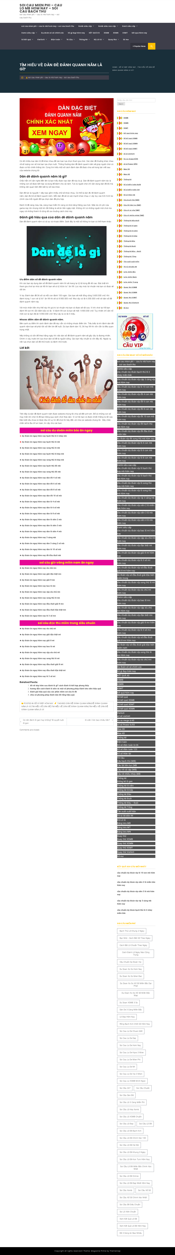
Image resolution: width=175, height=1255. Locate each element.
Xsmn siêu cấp (28, 33)
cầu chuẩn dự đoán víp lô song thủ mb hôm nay (134, 492)
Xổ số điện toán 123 (132, 190)
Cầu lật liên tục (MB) (132, 205)
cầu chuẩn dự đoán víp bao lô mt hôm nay (136, 532)
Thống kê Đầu (129, 241)
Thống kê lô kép (130, 236)
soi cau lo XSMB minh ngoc (133, 1081)
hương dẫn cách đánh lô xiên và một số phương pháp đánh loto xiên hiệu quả (65, 689)
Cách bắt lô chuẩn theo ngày (133, 945)
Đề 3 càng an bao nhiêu (131, 1233)
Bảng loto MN (124, 831)
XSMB (106, 33)
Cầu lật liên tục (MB (127, 765)
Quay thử (112, 39)
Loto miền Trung (131, 282)
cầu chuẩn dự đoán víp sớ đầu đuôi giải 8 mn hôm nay (134, 639)
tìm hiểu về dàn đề (41, 706)
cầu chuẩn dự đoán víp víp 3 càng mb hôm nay (136, 499)
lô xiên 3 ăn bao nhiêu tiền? (97, 720)
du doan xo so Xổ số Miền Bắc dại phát (136, 984)
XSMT (125, 33)
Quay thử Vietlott (131, 303)
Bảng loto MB (124, 823)
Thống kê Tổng (130, 256)
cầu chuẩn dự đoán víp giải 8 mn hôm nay (136, 624)
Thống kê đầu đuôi (131, 220)
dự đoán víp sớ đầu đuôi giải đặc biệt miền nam (135, 646)
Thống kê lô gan (131, 226)
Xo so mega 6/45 (131, 159)
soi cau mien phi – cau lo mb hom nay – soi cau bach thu (41, 8)
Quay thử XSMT (130, 298)
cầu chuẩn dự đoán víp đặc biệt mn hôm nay (134, 616)
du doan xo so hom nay (131, 969)
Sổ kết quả (26, 39)
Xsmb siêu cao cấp (107, 26)
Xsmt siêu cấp (128, 26)
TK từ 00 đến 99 (130, 267)
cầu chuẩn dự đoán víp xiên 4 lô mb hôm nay (135, 521)
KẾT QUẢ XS (94, 33)
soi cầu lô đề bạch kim (130, 1131)
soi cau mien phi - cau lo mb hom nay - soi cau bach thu (53, 77)
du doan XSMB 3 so (129, 1002)
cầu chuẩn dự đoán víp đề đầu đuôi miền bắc (135, 433)
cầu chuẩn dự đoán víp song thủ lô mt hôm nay (136, 584)
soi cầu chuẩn (143, 1088)
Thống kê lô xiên (131, 231)
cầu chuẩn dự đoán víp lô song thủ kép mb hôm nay (134, 484)
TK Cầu (69, 39)
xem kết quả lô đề (128, 1219)
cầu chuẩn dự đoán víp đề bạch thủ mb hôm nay (134, 425)
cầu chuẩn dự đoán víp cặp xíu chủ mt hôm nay (136, 539)
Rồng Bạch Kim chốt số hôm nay (135, 1024)
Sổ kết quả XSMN (131, 143)
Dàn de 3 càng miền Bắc (131, 1010)
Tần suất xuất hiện (131, 262)
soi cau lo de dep (128, 1038)
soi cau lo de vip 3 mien (131, 1074)
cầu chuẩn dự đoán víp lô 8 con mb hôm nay (134, 459)
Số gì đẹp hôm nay (76, 33)
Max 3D (127, 169)
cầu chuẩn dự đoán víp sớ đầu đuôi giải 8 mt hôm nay (134, 569)
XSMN (115, 33)
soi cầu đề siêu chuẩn (130, 1204)
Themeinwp (115, 1251)
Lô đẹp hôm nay (127, 1017)
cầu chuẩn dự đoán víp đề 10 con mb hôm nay (135, 418)
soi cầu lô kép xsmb (129, 1109)
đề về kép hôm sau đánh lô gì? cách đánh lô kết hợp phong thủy (59, 685)
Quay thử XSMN (130, 292)
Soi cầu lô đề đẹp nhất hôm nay (135, 1183)
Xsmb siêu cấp (85, 26)
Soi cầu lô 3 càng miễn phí (132, 1102)
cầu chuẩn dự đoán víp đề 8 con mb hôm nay (135, 410)
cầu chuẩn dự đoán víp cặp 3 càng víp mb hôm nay (136, 381)
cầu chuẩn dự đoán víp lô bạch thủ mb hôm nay (134, 477)
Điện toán (55, 39)
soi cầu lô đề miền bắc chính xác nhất (135, 1167)
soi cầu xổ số (144, 1190)
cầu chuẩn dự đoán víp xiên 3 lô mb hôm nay (135, 514)
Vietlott (41, 39)
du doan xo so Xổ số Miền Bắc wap (136, 994)
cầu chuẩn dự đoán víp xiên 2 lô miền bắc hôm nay (136, 507)
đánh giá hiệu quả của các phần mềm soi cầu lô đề (53, 692)
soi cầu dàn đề (127, 1095)
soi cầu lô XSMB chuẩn (131, 1117)
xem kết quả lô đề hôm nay (133, 1226)
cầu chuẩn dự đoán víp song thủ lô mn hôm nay (134, 653)
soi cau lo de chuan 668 (131, 1031)
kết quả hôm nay (139, 33)
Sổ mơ (126, 39)
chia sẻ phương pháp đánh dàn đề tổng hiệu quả (52, 695)
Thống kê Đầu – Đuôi (132, 251)
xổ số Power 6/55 (131, 164)
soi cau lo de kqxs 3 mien (132, 1052)
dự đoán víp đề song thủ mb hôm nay (136, 438)
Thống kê (83, 39)
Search (121, 104)
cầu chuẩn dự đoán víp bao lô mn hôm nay (133, 602)
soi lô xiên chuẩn (128, 1212)
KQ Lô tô (98, 39)
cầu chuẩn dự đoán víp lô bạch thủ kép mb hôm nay (134, 470)
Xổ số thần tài (129, 195)
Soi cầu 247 (125, 1088)
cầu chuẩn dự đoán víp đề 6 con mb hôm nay (135, 403)
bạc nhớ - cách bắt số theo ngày (135, 938)
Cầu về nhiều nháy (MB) (134, 215)
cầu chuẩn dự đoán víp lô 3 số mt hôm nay (133, 562)
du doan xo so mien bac (131, 976)
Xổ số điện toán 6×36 (127, 745)
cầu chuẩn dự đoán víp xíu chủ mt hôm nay (134, 591)
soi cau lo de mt (127, 1067)
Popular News (140, 46)
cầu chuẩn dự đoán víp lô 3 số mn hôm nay (134, 631)
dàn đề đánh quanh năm (78, 703)
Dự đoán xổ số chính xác (52, 33)
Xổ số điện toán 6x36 (132, 185)
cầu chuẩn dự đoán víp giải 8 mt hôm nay (135, 554)
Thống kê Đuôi (130, 246)
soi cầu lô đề (145, 1124)
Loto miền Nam (130, 277)
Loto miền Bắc (130, 272)
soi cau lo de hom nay (130, 1045)
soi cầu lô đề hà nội (129, 1145)
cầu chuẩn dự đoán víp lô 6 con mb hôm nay (134, 452)
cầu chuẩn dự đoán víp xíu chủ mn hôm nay (134, 661)
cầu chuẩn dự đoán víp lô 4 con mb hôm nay (134, 444)
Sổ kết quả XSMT (131, 149)
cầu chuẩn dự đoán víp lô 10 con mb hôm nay (135, 388)
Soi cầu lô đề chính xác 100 (133, 1138)
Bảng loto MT (124, 827)
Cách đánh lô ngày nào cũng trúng (136, 953)
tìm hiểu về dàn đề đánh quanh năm (69, 706)
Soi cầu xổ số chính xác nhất (133, 1197)
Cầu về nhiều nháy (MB (128, 774)
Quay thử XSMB (130, 287)
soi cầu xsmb (126, 1190)
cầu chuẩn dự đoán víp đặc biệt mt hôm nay (134, 547)
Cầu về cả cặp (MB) (132, 210)
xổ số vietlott (129, 154)
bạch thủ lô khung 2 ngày (132, 931)
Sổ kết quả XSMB (131, 138)
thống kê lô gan (125, 781)
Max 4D (127, 174)
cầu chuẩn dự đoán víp (130, 962)
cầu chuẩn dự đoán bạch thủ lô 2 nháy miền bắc (133, 373)
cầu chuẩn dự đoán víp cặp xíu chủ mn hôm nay (134, 609)
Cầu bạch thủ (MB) (131, 200)
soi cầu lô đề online (129, 1176)
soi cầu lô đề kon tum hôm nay (135, 1159)
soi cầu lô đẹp (126, 1124)
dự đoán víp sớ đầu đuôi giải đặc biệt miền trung (135, 576)
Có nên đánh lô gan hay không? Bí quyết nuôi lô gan (43, 721)
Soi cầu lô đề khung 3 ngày (133, 1152)
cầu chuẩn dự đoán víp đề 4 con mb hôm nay (135, 396)
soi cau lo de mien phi (130, 1059)
